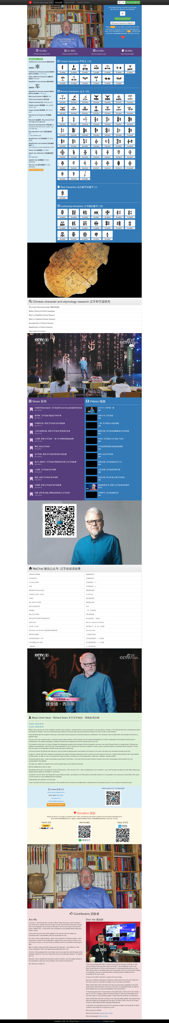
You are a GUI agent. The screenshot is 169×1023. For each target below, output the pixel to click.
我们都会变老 (90, 598)
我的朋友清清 (90, 602)
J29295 (97, 83)
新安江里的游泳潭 (34, 606)
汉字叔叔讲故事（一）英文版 (95, 638)
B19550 (108, 124)
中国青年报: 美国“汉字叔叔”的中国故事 (50, 423)
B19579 (119, 168)
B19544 (119, 113)
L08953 (74, 239)
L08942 (108, 217)
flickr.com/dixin (103, 1016)
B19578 (108, 168)
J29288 (97, 72)
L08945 (63, 228)
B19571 (108, 157)
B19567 (63, 157)
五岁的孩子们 (33, 578)
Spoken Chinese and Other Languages (42, 311)
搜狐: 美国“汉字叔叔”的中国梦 (46, 477)
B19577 (97, 168)
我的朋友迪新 (90, 590)
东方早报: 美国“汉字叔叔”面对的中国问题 (51, 454)
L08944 (130, 217)
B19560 (63, 146)
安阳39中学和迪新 (34, 574)
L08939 (74, 217)
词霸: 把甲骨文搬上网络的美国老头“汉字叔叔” (52, 492)
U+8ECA (42, 74)
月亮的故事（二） (91, 582)
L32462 (108, 239)
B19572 (119, 157)
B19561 (74, 146)
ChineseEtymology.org (96, 1021)
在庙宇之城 (32, 622)
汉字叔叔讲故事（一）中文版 (95, 642)
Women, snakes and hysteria (95, 622)
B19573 (130, 157)
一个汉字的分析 (91, 646)
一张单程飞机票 (91, 634)
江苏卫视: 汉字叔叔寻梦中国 (109, 469)
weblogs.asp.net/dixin (106, 1013)
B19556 (97, 135)
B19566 (130, 146)
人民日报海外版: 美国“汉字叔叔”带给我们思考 (52, 431)
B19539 (63, 113)
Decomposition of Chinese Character (41, 323)
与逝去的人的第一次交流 (36, 594)
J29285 (63, 72)
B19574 (63, 168)
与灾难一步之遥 (34, 626)
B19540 (74, 113)
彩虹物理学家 (90, 614)
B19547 (74, 124)
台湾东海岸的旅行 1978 (36, 638)
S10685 (63, 198)
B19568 (74, 157)
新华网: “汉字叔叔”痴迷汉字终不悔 (48, 415)
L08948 (97, 228)
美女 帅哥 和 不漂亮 (35, 602)
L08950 (119, 228)
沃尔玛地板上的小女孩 (36, 642)
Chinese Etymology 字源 (42, 2)
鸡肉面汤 (31, 610)
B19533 (74, 102)
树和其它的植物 (34, 634)
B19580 (130, 168)
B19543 (108, 113)
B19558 (119, 135)
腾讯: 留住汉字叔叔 (42, 446)
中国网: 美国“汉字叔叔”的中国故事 (48, 485)
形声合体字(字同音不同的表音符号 (39, 618)
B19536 (108, 102)
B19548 (85, 124)
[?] (53, 125)
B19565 (119, 146)
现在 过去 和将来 (34, 614)
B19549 (97, 124)
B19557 (108, 135)
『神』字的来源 (91, 610)
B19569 (85, 157)
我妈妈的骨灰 (90, 574)
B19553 (63, 135)
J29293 (74, 83)
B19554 (74, 135)
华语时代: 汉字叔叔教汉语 (108, 492)
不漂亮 (31, 598)
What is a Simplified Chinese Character (42, 315)
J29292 (63, 83)
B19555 (85, 135)
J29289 (108, 72)
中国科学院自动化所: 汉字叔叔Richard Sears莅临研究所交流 (58, 407)
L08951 (130, 228)
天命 (87, 606)
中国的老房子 (90, 578)
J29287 (85, 72)
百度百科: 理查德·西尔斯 (36, 724)
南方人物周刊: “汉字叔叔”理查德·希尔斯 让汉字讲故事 (55, 461)
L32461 (97, 239)
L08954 (85, 239)
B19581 (63, 179)
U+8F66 (41, 93)
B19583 (85, 179)
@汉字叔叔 (59, 795)
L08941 (97, 217)
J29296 (108, 83)
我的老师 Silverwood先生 (36, 590)
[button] (33, 26)
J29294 (85, 83)
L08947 (85, 228)
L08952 (63, 239)
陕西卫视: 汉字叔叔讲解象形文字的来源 (113, 431)
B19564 (108, 146)
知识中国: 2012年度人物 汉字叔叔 (111, 477)
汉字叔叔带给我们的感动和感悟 (110, 446)
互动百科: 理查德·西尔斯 (36, 727)
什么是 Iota (89, 594)
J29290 (119, 72)
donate (113, 27)
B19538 (130, 102)
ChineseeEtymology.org (56, 801)
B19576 (85, 168)
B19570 (97, 157)
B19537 (119, 102)
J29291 (130, 72)
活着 (30, 586)
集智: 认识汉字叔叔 (105, 454)
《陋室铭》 (32, 646)
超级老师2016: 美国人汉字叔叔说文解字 (113, 485)
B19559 (130, 135)
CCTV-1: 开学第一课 (106, 407)
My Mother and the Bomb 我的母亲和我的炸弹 (43, 630)
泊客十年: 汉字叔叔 (105, 415)
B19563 (97, 146)
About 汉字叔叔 (70, 2)
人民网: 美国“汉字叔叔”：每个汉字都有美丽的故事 (54, 438)
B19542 (97, 113)
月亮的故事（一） (91, 586)
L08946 (74, 228)
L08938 (63, 217)
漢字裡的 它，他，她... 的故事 (95, 626)
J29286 (74, 72)
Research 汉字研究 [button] (83, 2)
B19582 (74, 179)
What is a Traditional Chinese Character (42, 319)
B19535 (97, 102)
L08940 (85, 217)
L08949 (108, 228)
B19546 (63, 124)
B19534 (85, 102)
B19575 (74, 168)
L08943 (119, 217)
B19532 (63, 102)
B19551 (119, 124)
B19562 (85, 146)
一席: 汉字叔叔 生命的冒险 (108, 423)
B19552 (130, 124)
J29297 (119, 83)
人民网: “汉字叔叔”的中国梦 (45, 469)
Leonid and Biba (34, 582)
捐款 (129, 31)
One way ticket (90, 630)
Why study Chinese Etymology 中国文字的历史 (44, 307)
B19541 (85, 113)
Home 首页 (58, 2)
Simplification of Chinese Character (41, 327)
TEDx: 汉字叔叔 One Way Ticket (110, 438)
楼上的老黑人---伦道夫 (93, 618)
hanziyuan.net (56, 798)
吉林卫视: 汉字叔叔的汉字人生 (110, 461)
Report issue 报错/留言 (37, 170)
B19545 (130, 113)
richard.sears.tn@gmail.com (56, 792)
